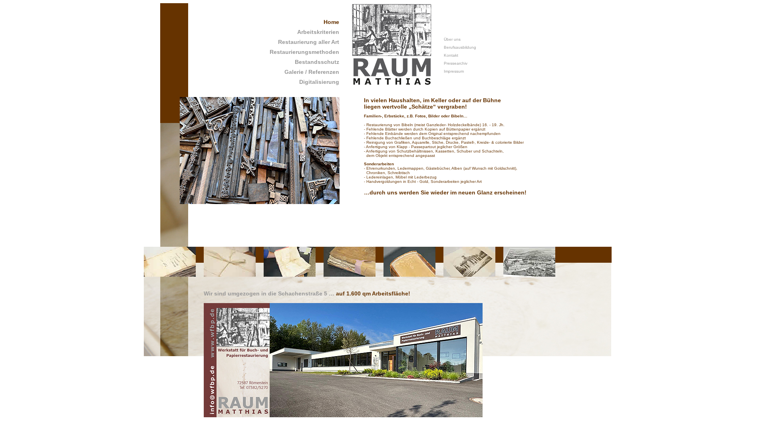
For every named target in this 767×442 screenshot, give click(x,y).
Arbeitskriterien (318, 32)
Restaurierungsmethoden (304, 52)
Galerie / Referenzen (311, 72)
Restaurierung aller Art (308, 42)
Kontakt (451, 55)
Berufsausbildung (460, 47)
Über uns (452, 39)
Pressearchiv (455, 63)
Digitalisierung (319, 82)
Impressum (454, 71)
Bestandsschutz (317, 62)
